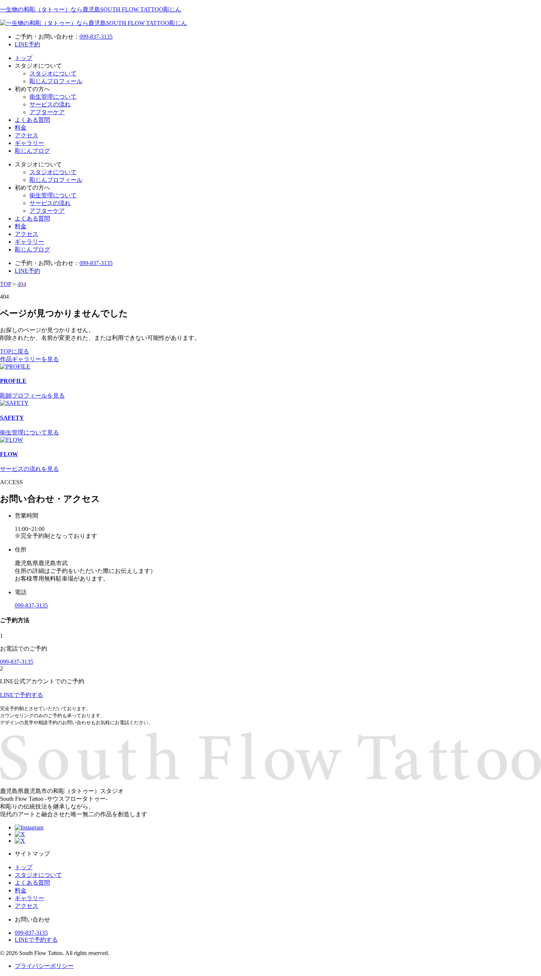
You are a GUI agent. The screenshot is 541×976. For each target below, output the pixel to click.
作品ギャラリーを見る (29, 359)
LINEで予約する (36, 940)
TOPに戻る (14, 351)
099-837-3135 (96, 37)
